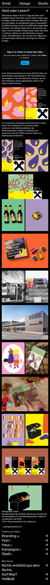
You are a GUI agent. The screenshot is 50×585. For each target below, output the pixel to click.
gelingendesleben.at (13, 526)
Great (6, 3)
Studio (43, 3)
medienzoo (31, 521)
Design (24, 3)
